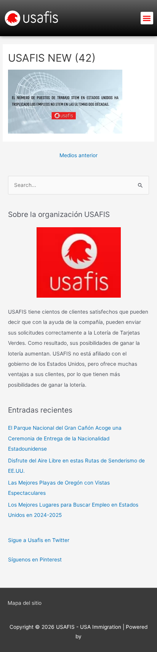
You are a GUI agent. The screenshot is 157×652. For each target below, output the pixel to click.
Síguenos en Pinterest (35, 559)
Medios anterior (78, 155)
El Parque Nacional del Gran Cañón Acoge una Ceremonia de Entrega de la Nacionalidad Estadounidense (65, 438)
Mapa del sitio (25, 603)
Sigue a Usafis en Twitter (38, 540)
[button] (147, 18)
